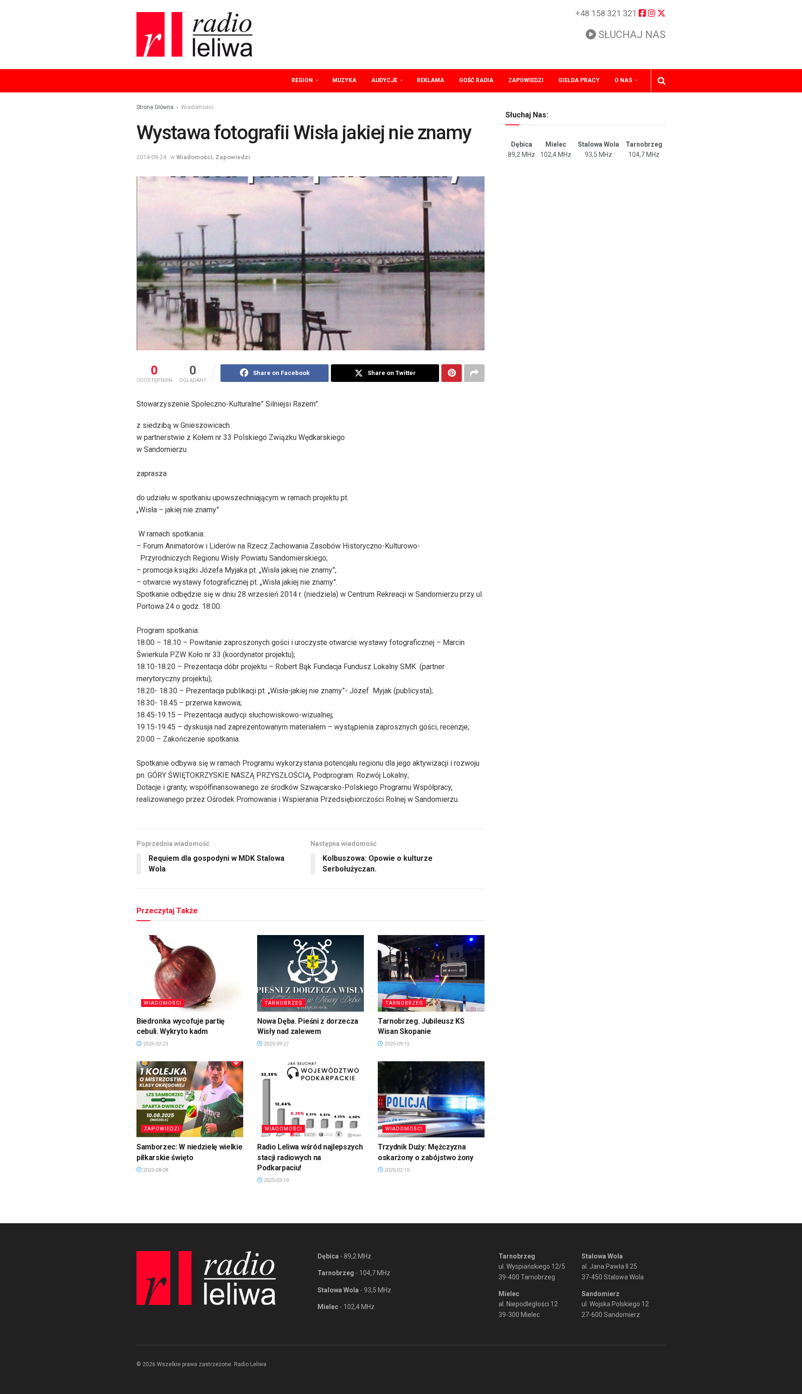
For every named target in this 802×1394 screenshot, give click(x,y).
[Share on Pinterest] (451, 373)
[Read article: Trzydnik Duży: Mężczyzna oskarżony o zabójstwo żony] (431, 1099)
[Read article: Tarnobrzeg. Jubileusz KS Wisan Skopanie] (431, 973)
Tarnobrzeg (284, 1003)
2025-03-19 (275, 1180)
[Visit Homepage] (194, 34)
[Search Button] (662, 80)
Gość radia (476, 80)
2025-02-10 (396, 1170)
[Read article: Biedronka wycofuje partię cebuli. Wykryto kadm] (189, 973)
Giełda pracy (579, 80)
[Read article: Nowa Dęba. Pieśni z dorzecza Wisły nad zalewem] (310, 973)
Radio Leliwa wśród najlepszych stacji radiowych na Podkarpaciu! (309, 1157)
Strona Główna (155, 107)
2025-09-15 (396, 1044)
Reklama (430, 80)
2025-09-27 (275, 1044)
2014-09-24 (151, 157)
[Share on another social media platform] (474, 373)
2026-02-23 (155, 1044)
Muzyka (344, 80)
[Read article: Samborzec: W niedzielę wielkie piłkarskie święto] (189, 1099)
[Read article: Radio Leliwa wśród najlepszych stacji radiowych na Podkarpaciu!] (310, 1099)
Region (302, 80)
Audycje (384, 80)
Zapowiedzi (525, 80)
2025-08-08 (155, 1170)
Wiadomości (197, 107)
